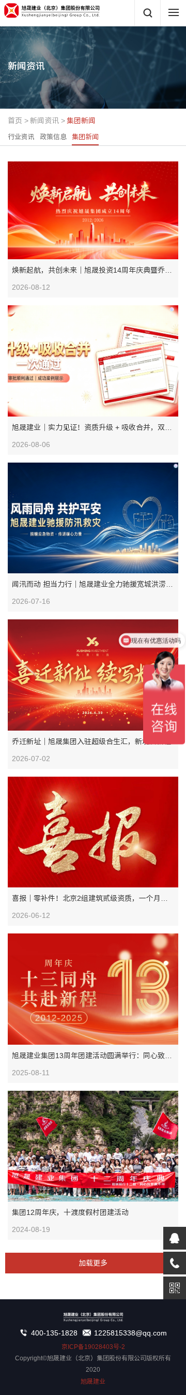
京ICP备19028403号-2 (93, 1347)
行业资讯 (21, 137)
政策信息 (53, 137)
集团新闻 (81, 120)
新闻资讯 (44, 120)
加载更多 (93, 1263)
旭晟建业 (93, 1381)
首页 (15, 120)
